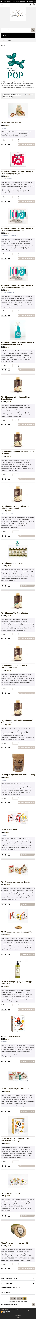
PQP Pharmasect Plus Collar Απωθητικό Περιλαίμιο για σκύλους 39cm (17, 229)
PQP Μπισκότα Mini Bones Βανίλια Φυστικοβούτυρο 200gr (15, 1140)
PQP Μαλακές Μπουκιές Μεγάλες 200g (16, 932)
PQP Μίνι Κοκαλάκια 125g (11, 1036)
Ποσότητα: (3, 140)
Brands (18, 1317)
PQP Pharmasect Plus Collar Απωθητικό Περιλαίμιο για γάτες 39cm (17, 172)
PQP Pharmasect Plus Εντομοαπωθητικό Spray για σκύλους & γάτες (17, 343)
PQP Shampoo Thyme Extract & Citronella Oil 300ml (14, 667)
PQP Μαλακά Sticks (9, 830)
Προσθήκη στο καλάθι (27, 144)
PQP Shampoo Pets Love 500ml (14, 563)
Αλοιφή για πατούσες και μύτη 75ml (15, 1243)
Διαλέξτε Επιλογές (29, 586)
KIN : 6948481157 (31, 1)
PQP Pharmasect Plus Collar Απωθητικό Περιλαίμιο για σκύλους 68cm (17, 286)
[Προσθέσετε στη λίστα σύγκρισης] (9, 144)
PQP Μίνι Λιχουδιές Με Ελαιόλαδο (15, 1089)
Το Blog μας (18, 1315)
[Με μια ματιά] (2, 144)
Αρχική (4, 40)
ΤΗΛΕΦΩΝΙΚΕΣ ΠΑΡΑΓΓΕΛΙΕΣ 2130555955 (12, 1)
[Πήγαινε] (33, 1304)
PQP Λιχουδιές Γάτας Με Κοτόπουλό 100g (18, 775)
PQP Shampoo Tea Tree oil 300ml (14, 613)
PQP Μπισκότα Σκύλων (10, 1193)
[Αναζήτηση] (33, 30)
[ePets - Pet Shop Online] (18, 14)
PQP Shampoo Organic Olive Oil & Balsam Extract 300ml (15, 507)
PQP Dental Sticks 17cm (11, 123)
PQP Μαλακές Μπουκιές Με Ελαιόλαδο (17, 882)
